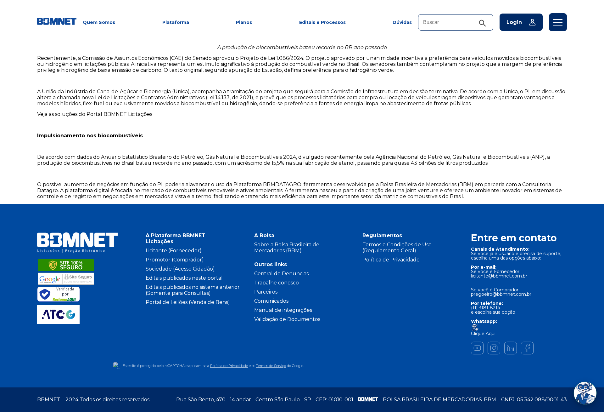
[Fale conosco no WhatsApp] (585, 393)
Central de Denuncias (281, 274)
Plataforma (175, 22)
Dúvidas (402, 22)
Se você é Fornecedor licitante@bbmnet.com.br (499, 274)
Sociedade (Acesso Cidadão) (180, 269)
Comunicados (271, 301)
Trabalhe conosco (276, 283)
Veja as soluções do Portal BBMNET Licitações (94, 114)
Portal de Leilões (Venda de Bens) (188, 302)
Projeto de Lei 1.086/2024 (271, 58)
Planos (244, 22)
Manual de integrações (283, 310)
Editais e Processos (322, 22)
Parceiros (265, 292)
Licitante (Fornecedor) (174, 251)
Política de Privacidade (391, 260)
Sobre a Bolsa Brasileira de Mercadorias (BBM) (286, 248)
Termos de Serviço (271, 365)
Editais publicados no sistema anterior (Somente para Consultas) (193, 290)
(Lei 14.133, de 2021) (229, 97)
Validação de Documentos (287, 319)
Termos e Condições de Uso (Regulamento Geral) (397, 248)
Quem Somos (99, 22)
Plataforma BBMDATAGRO (267, 184)
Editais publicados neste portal (184, 278)
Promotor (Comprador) (175, 260)
